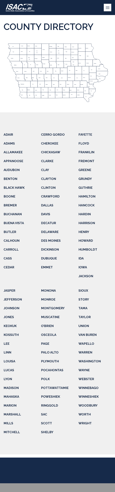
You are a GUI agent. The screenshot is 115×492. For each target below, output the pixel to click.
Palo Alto (50, 352)
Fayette (85, 134)
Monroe (48, 299)
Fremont (86, 161)
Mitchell (12, 432)
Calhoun (11, 240)
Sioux (83, 290)
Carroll (11, 249)
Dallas (47, 205)
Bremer (10, 205)
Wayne (84, 370)
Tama (82, 308)
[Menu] (107, 7)
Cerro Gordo (53, 134)
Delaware (50, 232)
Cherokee (49, 143)
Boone (9, 196)
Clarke (47, 161)
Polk (45, 379)
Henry (83, 232)
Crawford (50, 196)
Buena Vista (14, 223)
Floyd (83, 143)
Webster (86, 379)
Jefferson (13, 299)
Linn (7, 352)
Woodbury (87, 405)
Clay (45, 170)
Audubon (12, 170)
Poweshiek (50, 396)
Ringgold (49, 405)
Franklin (86, 152)
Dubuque (49, 258)
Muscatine (50, 317)
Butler (10, 232)
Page (45, 343)
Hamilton (86, 196)
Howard (85, 240)
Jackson (85, 276)
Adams (9, 143)
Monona (48, 290)
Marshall (12, 414)
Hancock (86, 205)
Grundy (85, 179)
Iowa (82, 267)
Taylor (84, 317)
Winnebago (88, 388)
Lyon (8, 379)
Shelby (47, 432)
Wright (85, 423)
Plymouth (50, 361)
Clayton (48, 179)
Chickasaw (50, 152)
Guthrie (85, 188)
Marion (10, 405)
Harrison (86, 223)
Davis (45, 214)
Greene (84, 170)
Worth (84, 414)
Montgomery (53, 308)
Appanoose (13, 161)
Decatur (48, 223)
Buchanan (13, 214)
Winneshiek (88, 396)
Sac (44, 414)
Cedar (9, 267)
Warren (85, 352)
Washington (89, 361)
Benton (10, 179)
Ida (81, 258)
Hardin (84, 214)
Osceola (48, 335)
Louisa (9, 361)
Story (83, 299)
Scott (46, 423)
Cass (8, 258)
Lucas (9, 370)
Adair (8, 134)
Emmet (47, 267)
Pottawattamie (55, 388)
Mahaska (11, 396)
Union (83, 326)
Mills (8, 423)
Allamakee (13, 152)
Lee (6, 343)
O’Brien (47, 326)
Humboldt (87, 249)
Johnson (11, 308)
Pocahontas (52, 370)
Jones (9, 317)
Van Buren (87, 335)
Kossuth (11, 335)
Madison (11, 388)
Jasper (9, 290)
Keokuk (10, 326)
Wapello (86, 343)
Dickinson (50, 249)
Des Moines (51, 240)
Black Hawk (14, 188)
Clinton (48, 188)
